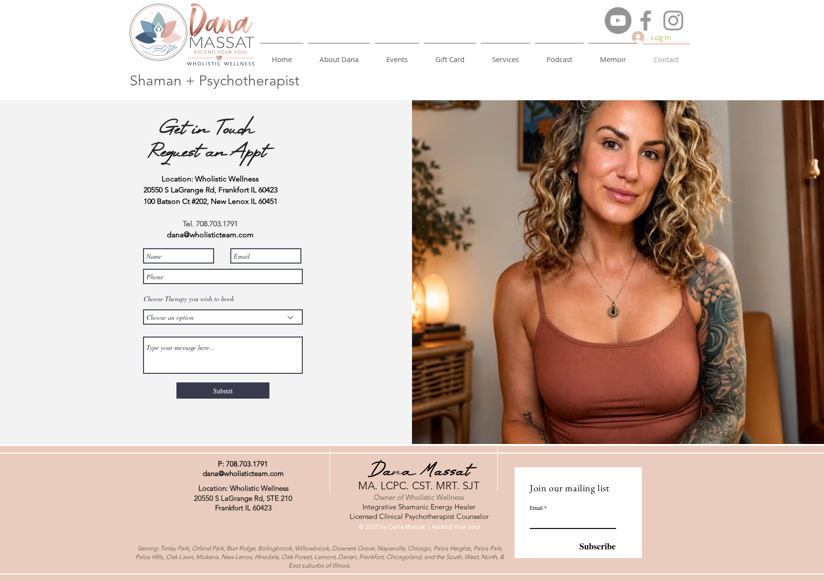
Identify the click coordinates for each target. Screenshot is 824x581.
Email (536, 507)
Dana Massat (419, 472)
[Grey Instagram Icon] (673, 20)
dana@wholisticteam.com (243, 473)
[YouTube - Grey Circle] (618, 20)
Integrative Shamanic (396, 506)
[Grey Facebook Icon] (645, 20)
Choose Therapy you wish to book (189, 299)
